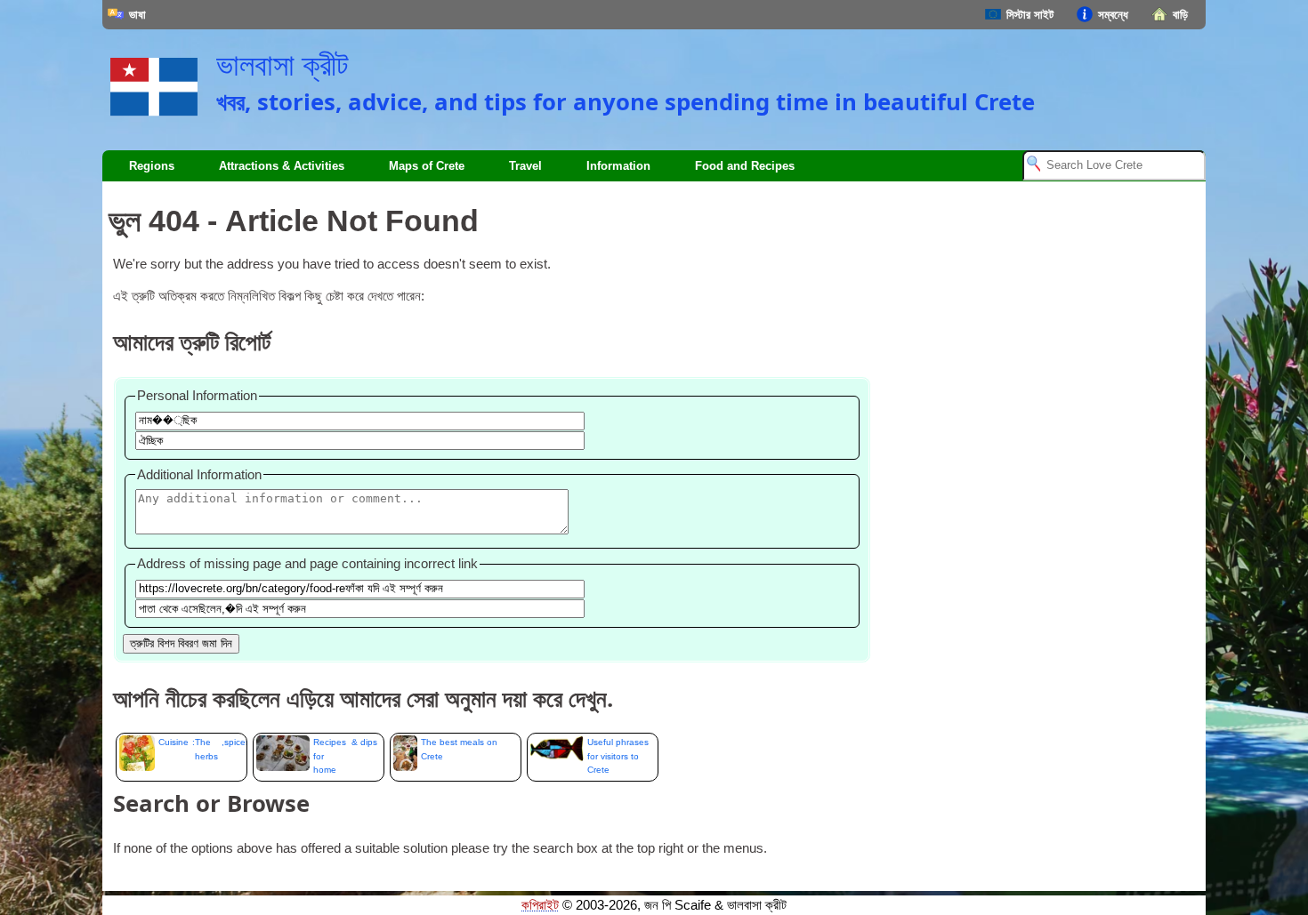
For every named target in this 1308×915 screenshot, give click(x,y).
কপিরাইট (540, 905)
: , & (202, 756)
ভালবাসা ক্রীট (282, 65)
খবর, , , (625, 101)
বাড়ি (1180, 14)
